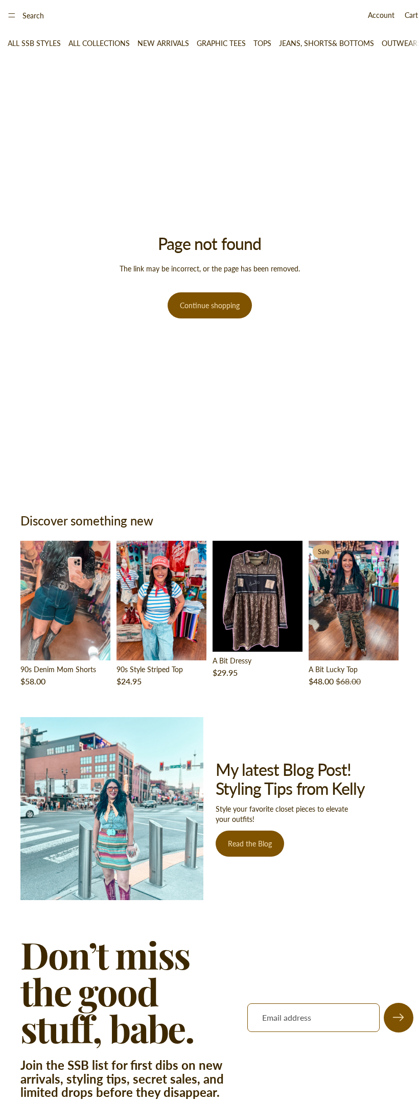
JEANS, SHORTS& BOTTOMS (326, 43)
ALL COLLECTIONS (99, 43)
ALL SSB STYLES (34, 43)
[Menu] (12, 15)
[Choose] (94, 644)
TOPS (262, 43)
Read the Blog (250, 843)
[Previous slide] (31, 600)
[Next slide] (99, 600)
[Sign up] (398, 1017)
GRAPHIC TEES (221, 43)
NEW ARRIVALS (163, 43)
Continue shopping (210, 305)
